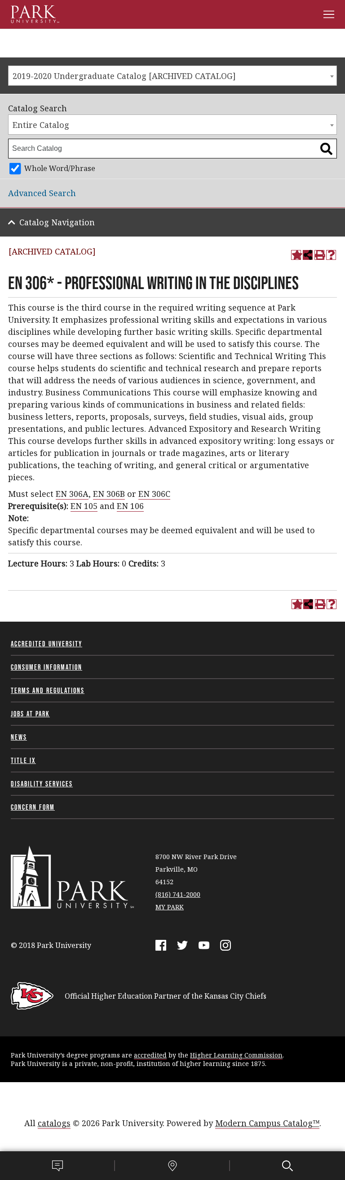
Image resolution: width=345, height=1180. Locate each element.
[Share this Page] (308, 255)
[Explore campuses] (172, 1165)
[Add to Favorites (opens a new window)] (296, 255)
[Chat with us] (57, 1165)
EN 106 (130, 505)
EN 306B (109, 493)
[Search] (287, 1165)
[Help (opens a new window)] (331, 255)
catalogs (54, 1123)
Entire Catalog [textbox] (41, 124)
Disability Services (42, 784)
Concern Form (33, 807)
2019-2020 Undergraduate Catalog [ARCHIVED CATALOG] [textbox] (124, 75)
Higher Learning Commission (236, 1055)
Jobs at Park (30, 714)
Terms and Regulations (47, 690)
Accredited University (46, 644)
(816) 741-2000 (177, 894)
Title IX (23, 760)
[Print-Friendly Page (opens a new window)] (319, 255)
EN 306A (72, 493)
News (19, 737)
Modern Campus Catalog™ (267, 1123)
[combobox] (172, 76)
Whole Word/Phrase (59, 168)
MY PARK (169, 907)
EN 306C (154, 493)
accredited (150, 1055)
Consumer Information (46, 667)
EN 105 (84, 505)
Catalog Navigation (57, 222)
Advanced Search (42, 193)
